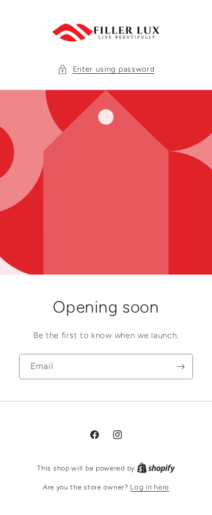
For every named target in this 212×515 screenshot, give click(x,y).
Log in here (149, 487)
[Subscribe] (180, 366)
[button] (106, 69)
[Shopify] (156, 468)
